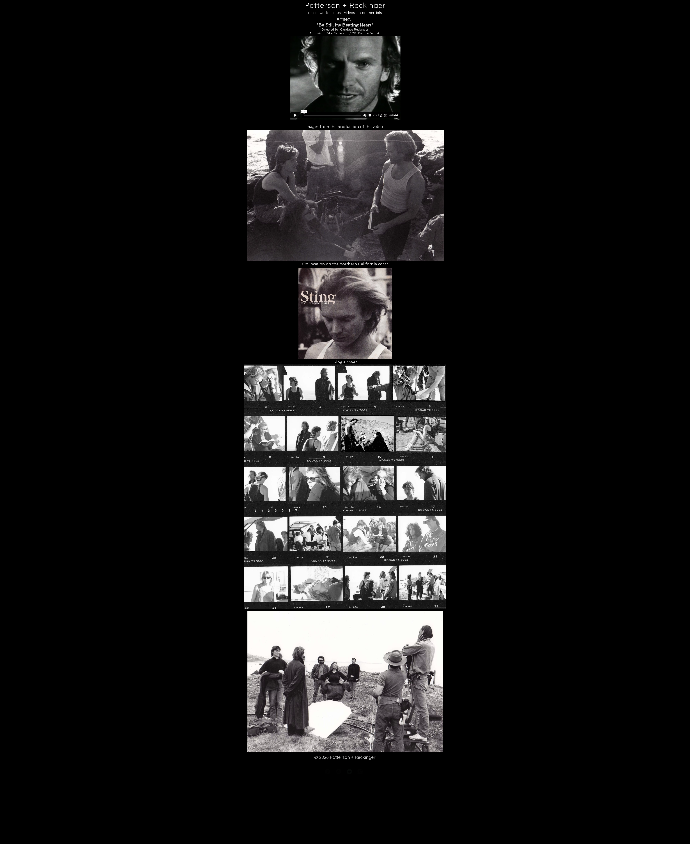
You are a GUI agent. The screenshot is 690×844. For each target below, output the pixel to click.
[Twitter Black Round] (349, 771)
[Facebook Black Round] (327, 771)
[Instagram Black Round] (338, 771)
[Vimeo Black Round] (360, 771)
